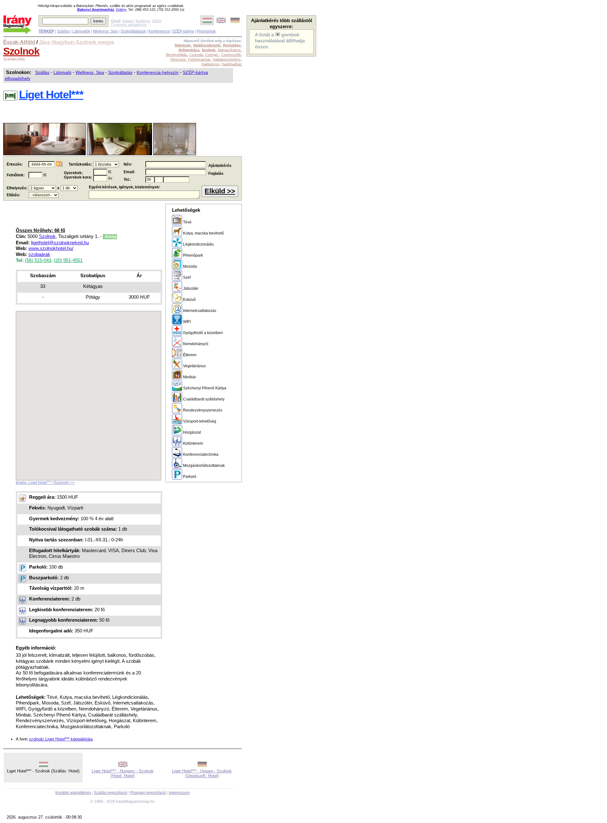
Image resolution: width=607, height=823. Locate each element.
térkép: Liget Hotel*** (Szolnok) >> (45, 482)
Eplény (121, 9)
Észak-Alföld (19, 42)
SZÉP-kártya (183, 31)
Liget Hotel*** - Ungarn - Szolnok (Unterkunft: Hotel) (202, 773)
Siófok (157, 21)
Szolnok (21, 51)
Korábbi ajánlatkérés (73, 792)
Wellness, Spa (105, 31)
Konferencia (159, 31)
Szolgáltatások (133, 31)
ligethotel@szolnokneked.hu (60, 242)
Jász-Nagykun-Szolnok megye (76, 42)
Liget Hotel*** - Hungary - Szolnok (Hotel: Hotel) (123, 773)
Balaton (128, 21)
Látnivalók (81, 31)
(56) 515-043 (38, 260)
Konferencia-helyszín (158, 72)
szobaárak (39, 254)
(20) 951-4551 (68, 260)
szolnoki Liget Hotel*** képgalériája (61, 739)
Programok (206, 31)
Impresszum (179, 792)
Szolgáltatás (120, 72)
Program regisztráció (148, 792)
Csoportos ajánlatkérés (129, 25)
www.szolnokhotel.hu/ (50, 248)
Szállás (63, 31)
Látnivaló (62, 72)
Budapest (143, 21)
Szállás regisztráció (110, 792)
